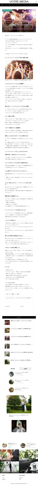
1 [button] (28, 396)
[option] (19, 407)
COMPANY (4, 479)
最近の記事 (13, 368)
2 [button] (29, 396)
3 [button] (30, 396)
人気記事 (25, 368)
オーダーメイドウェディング (7, 10)
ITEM (20, 479)
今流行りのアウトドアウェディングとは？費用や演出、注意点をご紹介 (12, 444)
